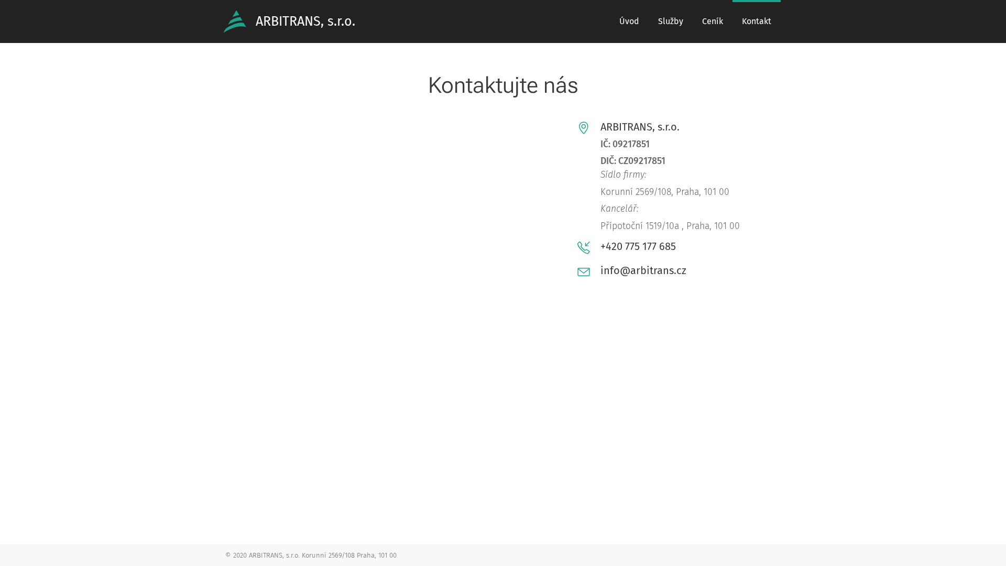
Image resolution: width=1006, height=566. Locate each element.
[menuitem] (629, 21)
